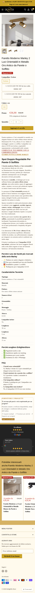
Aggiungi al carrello (17, 128)
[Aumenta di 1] (21, 122)
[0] (32, 10)
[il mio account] (28, 9)
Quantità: (5, 122)
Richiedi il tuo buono (12, 556)
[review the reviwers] (5, 446)
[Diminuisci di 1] (11, 122)
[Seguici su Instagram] (6, 571)
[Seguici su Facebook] (3, 571)
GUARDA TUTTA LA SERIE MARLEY (15, 154)
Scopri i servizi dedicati (8, 419)
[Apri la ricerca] (25, 9)
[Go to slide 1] (16, 454)
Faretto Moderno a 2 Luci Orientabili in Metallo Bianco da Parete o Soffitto (12, 507)
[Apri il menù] (2, 9)
